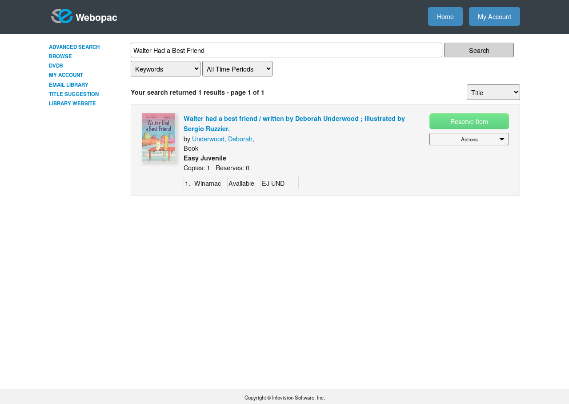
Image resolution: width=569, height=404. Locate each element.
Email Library (68, 84)
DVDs (56, 65)
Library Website (72, 103)
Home (445, 16)
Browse (60, 56)
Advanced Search (74, 47)
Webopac (96, 17)
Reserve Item (469, 121)
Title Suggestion (74, 94)
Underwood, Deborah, (223, 138)
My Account (494, 16)
